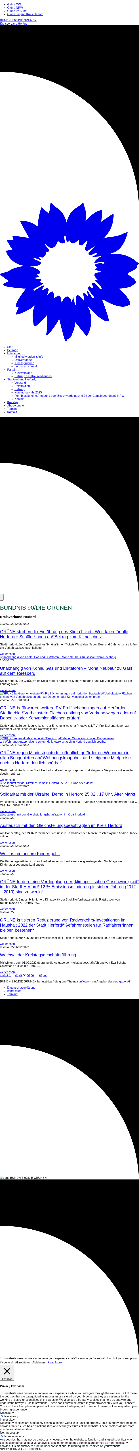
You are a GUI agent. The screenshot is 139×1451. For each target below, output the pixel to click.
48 (16, 975)
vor (45, 975)
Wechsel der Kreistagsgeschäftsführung (38, 954)
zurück (4, 975)
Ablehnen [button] (38, 1362)
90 (40, 975)
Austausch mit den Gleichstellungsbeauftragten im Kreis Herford (61, 825)
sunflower (83, 981)
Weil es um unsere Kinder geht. (30, 853)
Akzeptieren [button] (23, 1362)
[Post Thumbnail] (58, 657)
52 (32, 975)
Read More (54, 1362)
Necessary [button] (7, 1412)
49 (20, 975)
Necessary (11, 1416)
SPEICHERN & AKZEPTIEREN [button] (20, 1449)
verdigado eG (121, 981)
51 (28, 975)
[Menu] (2, 597)
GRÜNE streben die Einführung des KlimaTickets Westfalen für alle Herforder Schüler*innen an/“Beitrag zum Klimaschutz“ (64, 634)
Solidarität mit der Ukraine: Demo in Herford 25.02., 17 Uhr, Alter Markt (67, 794)
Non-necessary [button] (10, 1432)
